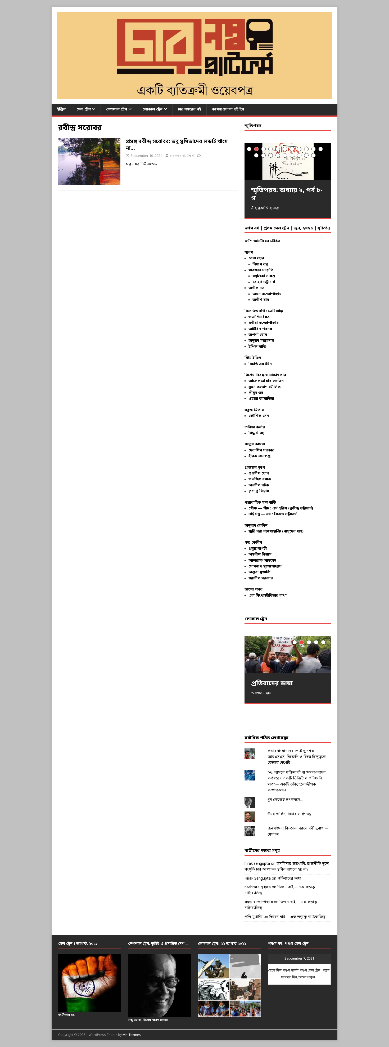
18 (299, 155)
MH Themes (132, 1035)
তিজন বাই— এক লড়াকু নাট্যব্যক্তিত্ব (297, 917)
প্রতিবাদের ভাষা (289, 878)
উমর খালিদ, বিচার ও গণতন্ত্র (289, 814)
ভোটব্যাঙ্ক (275, 311)
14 (270, 155)
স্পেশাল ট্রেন (116, 109)
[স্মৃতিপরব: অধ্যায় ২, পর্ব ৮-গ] (288, 161)
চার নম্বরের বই (189, 109)
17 (292, 155)
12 (256, 155)
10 (313, 149)
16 (285, 155)
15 (277, 155)
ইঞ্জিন (61, 109)
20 (313, 155)
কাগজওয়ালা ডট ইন (228, 109)
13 (263, 155)
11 (320, 149)
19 (306, 155)
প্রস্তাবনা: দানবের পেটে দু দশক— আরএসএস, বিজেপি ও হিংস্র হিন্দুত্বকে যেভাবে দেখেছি (297, 757)
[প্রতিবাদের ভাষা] (288, 654)
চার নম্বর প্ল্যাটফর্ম (182, 156)
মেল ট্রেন (83, 109)
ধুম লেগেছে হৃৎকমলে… (285, 799)
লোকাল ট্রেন (152, 109)
